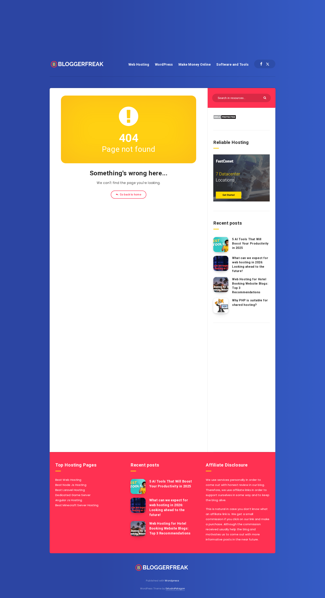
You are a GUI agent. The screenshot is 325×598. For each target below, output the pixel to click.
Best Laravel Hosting (70, 490)
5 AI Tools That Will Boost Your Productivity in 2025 (250, 243)
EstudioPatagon (175, 588)
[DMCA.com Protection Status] (224, 118)
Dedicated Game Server (72, 495)
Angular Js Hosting (68, 500)
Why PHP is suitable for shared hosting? (250, 302)
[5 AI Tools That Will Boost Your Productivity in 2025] (220, 244)
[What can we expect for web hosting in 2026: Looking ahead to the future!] (220, 263)
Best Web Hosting (68, 480)
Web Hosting (138, 64)
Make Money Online (194, 64)
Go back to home (130, 194)
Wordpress (172, 580)
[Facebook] (261, 64)
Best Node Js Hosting (70, 485)
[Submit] (265, 98)
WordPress (164, 64)
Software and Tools (232, 64)
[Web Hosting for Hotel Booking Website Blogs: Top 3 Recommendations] (220, 284)
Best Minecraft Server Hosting (77, 505)
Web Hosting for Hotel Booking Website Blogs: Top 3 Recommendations (250, 285)
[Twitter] (267, 64)
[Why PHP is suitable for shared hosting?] (220, 305)
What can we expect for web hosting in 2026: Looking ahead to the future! (250, 264)
